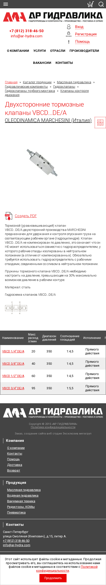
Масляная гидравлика (74, 82)
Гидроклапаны (64, 86)
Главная (11, 82)
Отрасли (57, 51)
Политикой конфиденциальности (67, 568)
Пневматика (16, 512)
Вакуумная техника (21, 501)
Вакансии (42, 63)
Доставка (14, 465)
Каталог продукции (37, 82)
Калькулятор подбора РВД (100, 122)
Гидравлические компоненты (26, 86)
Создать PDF (26, 216)
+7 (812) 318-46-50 (26, 31)
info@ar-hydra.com (26, 36)
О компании (18, 51)
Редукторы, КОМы (21, 507)
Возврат (13, 470)
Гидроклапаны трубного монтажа (30, 91)
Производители (84, 51)
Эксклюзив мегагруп (77, 433)
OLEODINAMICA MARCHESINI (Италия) (48, 120)
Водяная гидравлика (22, 495)
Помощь (13, 459)
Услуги (39, 51)
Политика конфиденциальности (53, 427)
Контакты (64, 63)
